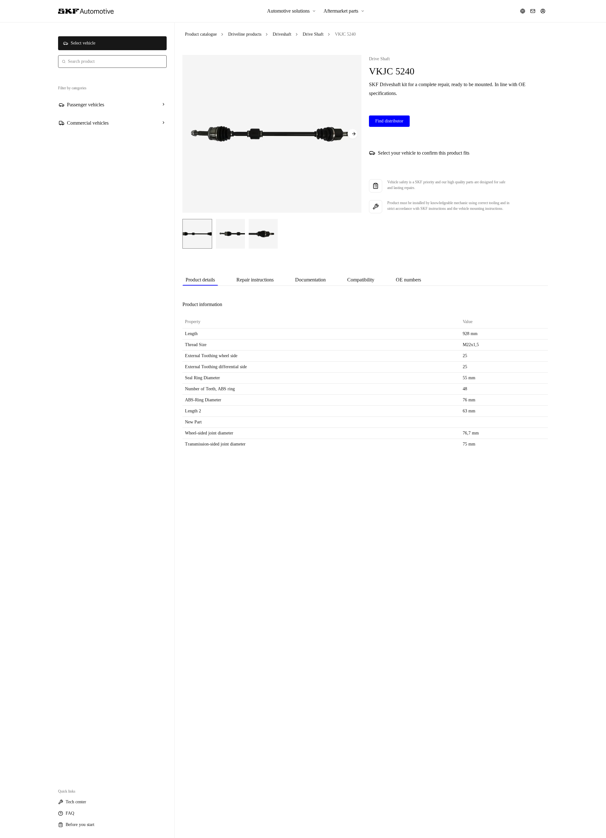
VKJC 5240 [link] (345, 34)
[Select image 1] (197, 234)
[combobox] (112, 61)
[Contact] (533, 11)
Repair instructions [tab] (255, 279)
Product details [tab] (200, 279)
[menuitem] (291, 11)
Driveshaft (282, 34)
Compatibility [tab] (360, 279)
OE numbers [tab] (408, 279)
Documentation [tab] (310, 279)
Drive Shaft (313, 34)
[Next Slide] (353, 134)
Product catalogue (201, 34)
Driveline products (244, 34)
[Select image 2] (230, 234)
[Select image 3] (263, 234)
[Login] (543, 11)
